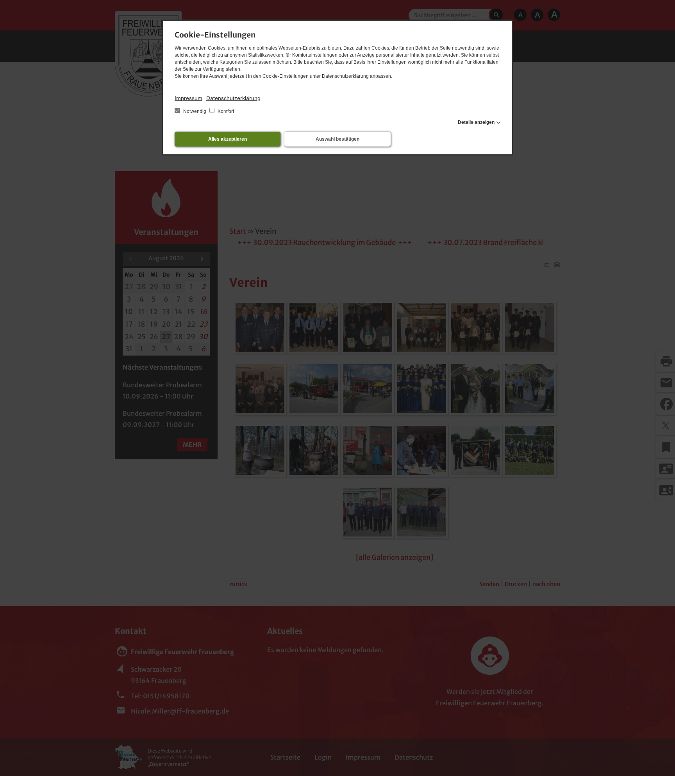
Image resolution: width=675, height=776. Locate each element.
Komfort (225, 111)
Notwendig (194, 111)
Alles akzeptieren (227, 139)
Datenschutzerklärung (233, 98)
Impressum (188, 98)
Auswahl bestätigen (337, 139)
